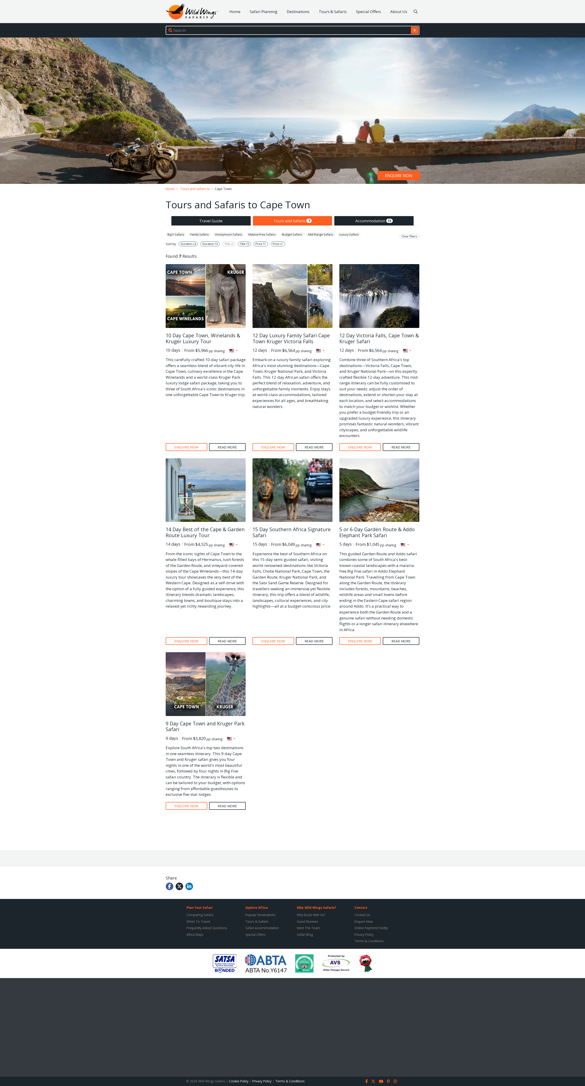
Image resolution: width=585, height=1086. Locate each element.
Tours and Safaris (291, 220)
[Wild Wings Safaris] (192, 11)
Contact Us (362, 915)
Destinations (298, 11)
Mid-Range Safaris (320, 234)
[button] (234, 350)
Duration (187, 244)
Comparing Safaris (200, 915)
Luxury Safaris (349, 234)
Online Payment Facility (371, 928)
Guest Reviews (307, 921)
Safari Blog (305, 934)
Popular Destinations (260, 915)
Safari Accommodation (262, 928)
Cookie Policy (238, 1081)
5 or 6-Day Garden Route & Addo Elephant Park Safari (377, 532)
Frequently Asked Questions (206, 928)
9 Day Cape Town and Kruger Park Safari (205, 726)
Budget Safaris (292, 234)
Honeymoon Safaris (228, 234)
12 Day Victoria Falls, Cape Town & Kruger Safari (379, 338)
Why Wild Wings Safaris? (316, 907)
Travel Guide (211, 220)
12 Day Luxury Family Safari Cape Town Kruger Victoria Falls (291, 338)
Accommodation (373, 220)
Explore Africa (256, 907)
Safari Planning (263, 11)
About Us (398, 11)
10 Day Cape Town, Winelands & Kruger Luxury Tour (203, 338)
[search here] (415, 11)
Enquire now (398, 175)
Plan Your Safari (199, 907)
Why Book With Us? (311, 915)
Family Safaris (199, 234)
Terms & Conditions (369, 941)
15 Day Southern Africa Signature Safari (292, 532)
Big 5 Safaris (176, 234)
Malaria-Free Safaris (262, 234)
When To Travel (198, 921)
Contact (360, 907)
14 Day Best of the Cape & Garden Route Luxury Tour (205, 532)
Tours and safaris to (195, 189)
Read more (227, 447)
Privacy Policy (364, 934)
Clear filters (409, 236)
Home (234, 11)
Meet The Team (308, 928)
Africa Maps (194, 934)
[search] (414, 30)
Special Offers (368, 11)
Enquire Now (363, 921)
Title (227, 244)
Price (259, 244)
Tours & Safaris (333, 11)
